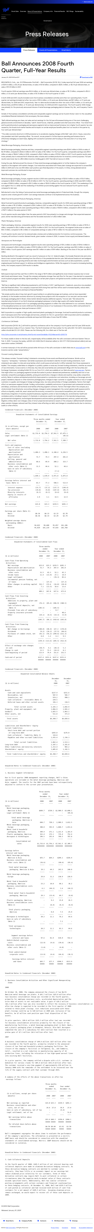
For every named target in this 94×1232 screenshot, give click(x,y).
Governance (48, 21)
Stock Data (15, 11)
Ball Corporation (11, 1227)
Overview (23, 11)
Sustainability (79, 11)
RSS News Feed (58, 1221)
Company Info (48, 11)
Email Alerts (66, 50)
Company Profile (25, 1221)
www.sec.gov (79, 370)
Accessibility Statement (86, 1227)
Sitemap (73, 1221)
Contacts (41, 1221)
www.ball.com (80, 348)
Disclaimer (65, 1227)
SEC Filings (70, 11)
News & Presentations (35, 11)
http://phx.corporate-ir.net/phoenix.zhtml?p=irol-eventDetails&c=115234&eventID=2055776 (34, 334)
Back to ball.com (88, 1)
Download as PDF (87, 77)
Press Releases (29, 50)
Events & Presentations (48, 50)
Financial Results (59, 11)
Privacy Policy (55, 1227)
